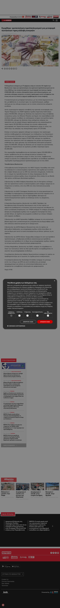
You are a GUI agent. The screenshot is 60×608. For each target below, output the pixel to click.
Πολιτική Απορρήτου (17, 308)
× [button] (54, 280)
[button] (16, 326)
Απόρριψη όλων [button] (28, 321)
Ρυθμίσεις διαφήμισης (45, 304)
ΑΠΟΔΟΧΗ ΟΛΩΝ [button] (45, 321)
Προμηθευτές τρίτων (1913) (33, 295)
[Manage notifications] (3, 605)
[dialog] (30, 304)
